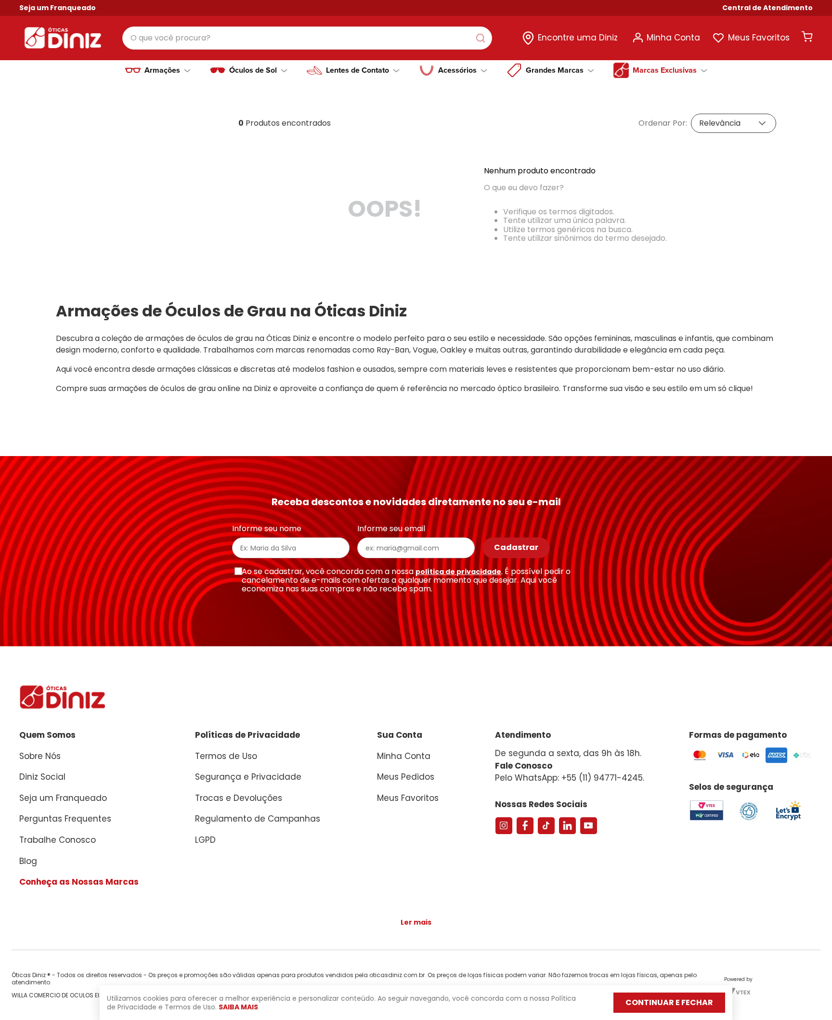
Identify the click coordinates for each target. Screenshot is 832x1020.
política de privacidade (458, 571)
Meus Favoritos (759, 37)
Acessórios (457, 70)
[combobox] (307, 38)
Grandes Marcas (555, 70)
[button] (767, 8)
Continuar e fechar (669, 1002)
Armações (162, 70)
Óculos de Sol (253, 70)
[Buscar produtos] (482, 38)
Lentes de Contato (357, 70)
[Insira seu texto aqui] (788, 819)
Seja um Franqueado (57, 8)
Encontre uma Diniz (578, 37)
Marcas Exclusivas (665, 70)
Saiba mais (238, 1007)
